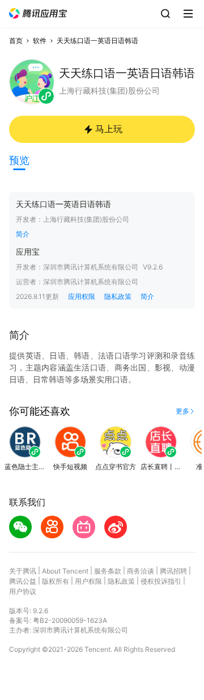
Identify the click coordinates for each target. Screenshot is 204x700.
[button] (38, 13)
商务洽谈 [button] (140, 571)
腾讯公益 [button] (22, 581)
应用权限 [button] (81, 296)
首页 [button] (16, 40)
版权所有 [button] (55, 581)
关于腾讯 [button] (22, 571)
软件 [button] (39, 40)
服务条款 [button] (107, 571)
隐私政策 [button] (117, 296)
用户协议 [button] (22, 591)
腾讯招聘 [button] (173, 571)
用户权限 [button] (88, 581)
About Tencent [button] (65, 571)
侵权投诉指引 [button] (161, 581)
